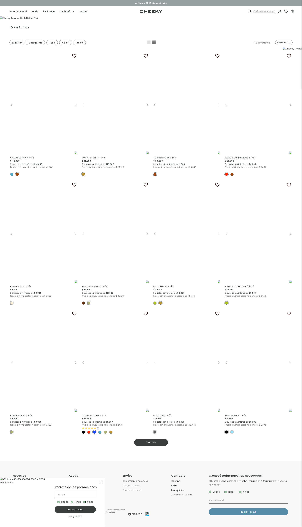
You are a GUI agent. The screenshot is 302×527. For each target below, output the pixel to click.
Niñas (78, 501)
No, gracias (75, 516)
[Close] (296, 5)
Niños (90, 501)
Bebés (64, 501)
